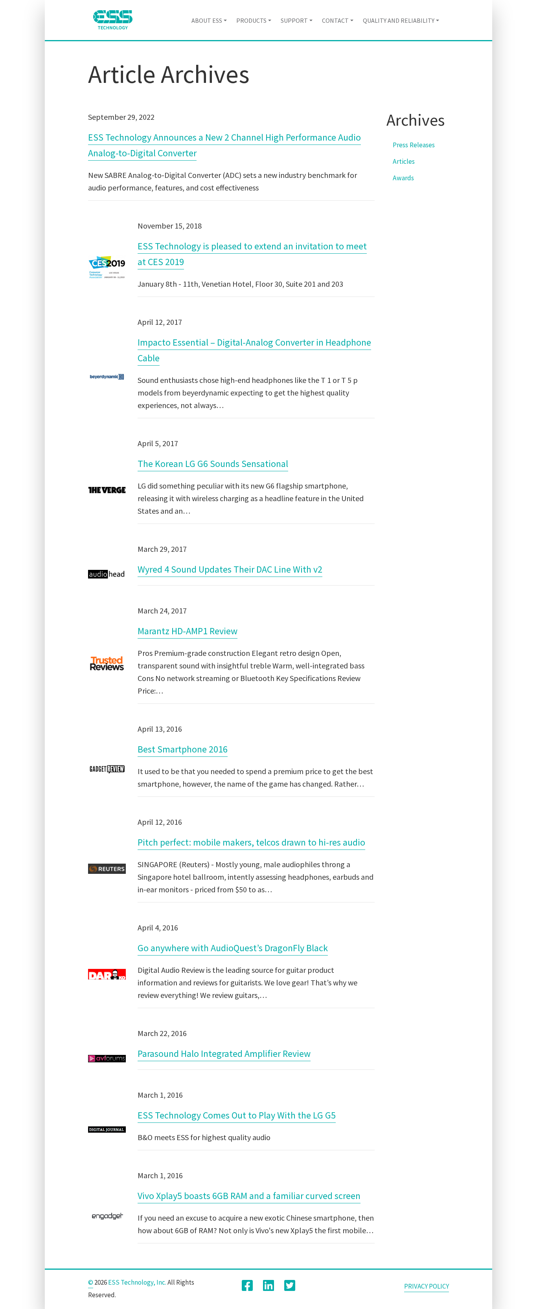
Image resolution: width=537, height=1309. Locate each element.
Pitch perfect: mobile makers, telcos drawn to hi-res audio (251, 842)
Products (251, 20)
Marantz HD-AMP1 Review (187, 631)
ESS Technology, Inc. (137, 1282)
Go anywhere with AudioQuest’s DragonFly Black (233, 948)
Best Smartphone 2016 (183, 749)
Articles (404, 161)
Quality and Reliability (398, 20)
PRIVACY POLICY (426, 1286)
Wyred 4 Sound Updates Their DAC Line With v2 (230, 569)
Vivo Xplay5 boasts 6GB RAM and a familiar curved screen (249, 1196)
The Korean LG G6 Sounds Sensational (213, 464)
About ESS (206, 20)
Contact (335, 20)
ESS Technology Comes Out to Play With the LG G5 (237, 1115)
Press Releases (414, 145)
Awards (403, 178)
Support (294, 20)
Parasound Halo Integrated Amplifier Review (224, 1053)
